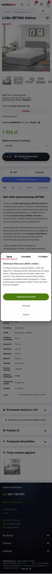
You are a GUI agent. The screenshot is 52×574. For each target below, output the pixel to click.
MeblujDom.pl (9, 561)
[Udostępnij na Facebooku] (20, 188)
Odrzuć (26, 314)
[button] (43, 11)
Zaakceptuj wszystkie (26, 297)
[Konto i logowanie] (41, 4)
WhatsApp (39, 172)
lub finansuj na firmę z (12, 100)
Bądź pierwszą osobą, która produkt (27, 420)
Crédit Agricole (19, 95)
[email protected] (16, 513)
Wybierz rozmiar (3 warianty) (16, 140)
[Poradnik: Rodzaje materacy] (11, 377)
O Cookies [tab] (43, 256)
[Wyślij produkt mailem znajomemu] (5, 188)
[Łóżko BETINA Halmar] (12, 467)
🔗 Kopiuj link (43, 188)
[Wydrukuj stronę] (13, 188)
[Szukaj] (22, 4)
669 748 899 (16, 494)
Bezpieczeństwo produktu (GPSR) (33, 395)
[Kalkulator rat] (17, 97)
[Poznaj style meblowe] (7, 333)
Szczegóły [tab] (26, 256)
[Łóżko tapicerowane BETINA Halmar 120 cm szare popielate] (7, 83)
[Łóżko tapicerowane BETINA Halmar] (41, 83)
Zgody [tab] (9, 256)
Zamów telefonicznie (27, 179)
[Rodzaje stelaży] (9, 363)
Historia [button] (25, 569)
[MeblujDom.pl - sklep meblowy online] (8, 4)
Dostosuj (26, 306)
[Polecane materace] (18, 376)
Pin (30, 188)
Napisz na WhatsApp (12, 502)
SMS (15, 172)
